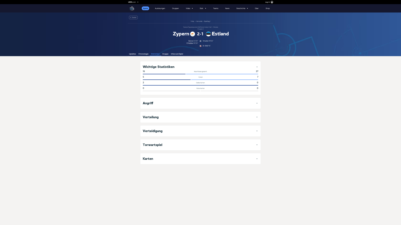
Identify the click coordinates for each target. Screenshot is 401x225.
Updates (132, 54)
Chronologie (143, 54)
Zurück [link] (134, 17)
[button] (189, 8)
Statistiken (155, 54)
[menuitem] (146, 8)
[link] (145, 8)
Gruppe (165, 54)
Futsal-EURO (132, 8)
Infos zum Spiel (177, 54)
